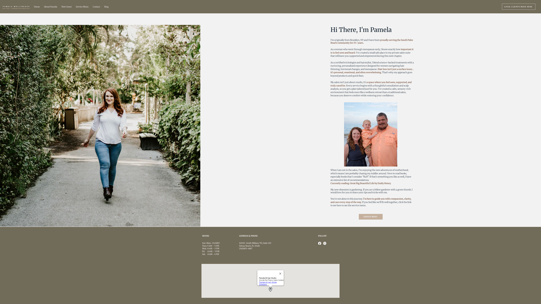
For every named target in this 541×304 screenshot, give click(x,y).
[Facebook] (319, 243)
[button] (82, 6)
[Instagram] (324, 243)
